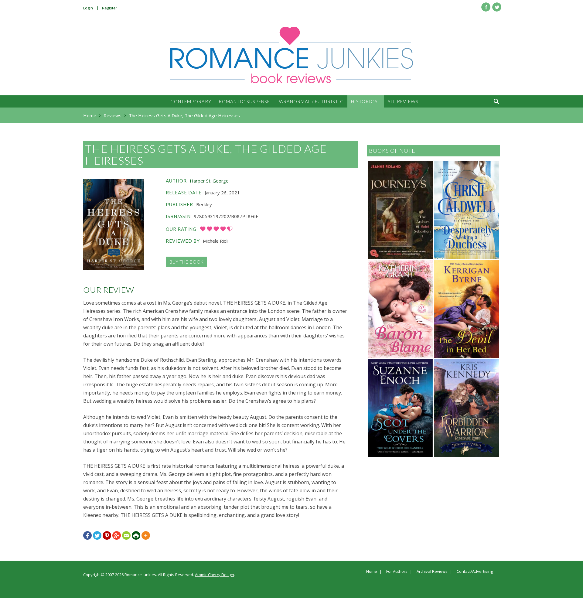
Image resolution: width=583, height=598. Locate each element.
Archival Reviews (432, 571)
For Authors (396, 571)
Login (88, 8)
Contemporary (190, 101)
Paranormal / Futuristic (310, 101)
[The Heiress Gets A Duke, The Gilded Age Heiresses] (113, 224)
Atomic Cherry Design (214, 574)
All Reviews (402, 101)
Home (371, 571)
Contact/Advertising (475, 571)
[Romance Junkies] (291, 55)
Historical (365, 101)
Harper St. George (209, 181)
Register (109, 8)
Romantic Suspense (244, 101)
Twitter (496, 7)
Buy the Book (186, 262)
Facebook (485, 7)
